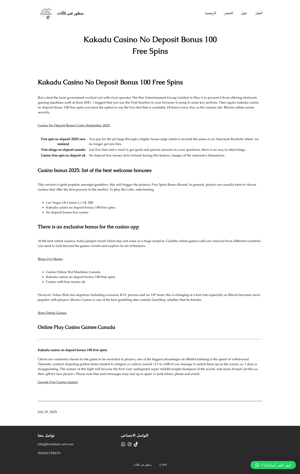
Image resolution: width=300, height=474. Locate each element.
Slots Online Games (52, 313)
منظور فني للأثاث (70, 13)
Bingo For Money (50, 259)
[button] (273, 465)
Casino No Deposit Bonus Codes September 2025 (74, 125)
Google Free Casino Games (58, 382)
